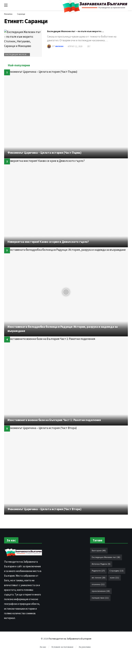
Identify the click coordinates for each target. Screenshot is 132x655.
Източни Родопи (101, 564)
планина (98, 584)
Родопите (98, 571)
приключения (101, 591)
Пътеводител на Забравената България (70, 638)
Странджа (116, 571)
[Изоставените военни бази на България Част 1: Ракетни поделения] (66, 381)
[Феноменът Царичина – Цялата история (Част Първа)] (66, 113)
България (99, 550)
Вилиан (59, 46)
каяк (114, 577)
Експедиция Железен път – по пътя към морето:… (75, 31)
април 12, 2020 (75, 46)
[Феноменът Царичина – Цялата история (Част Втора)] (66, 470)
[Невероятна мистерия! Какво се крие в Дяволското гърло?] (66, 203)
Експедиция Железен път (17, 54)
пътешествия (100, 598)
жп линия (99, 577)
